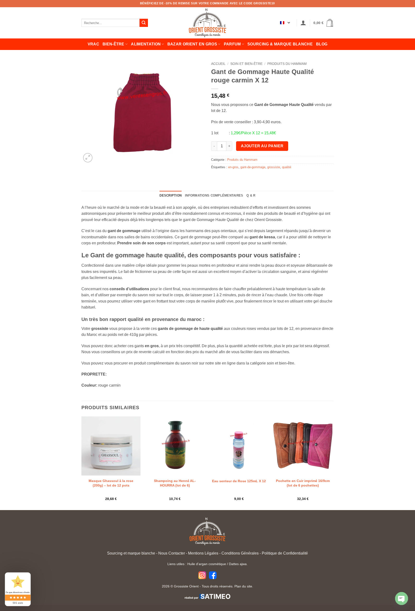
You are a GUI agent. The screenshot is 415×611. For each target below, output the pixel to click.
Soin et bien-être (246, 64)
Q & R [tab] (250, 195)
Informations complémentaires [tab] (214, 195)
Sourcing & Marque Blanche (280, 44)
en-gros (233, 167)
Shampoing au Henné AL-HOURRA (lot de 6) (175, 483)
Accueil (218, 64)
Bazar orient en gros (192, 44)
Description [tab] (170, 195)
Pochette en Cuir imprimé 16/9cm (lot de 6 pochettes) (303, 483)
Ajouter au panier (262, 146)
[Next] (332, 463)
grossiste (273, 167)
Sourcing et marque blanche (131, 553)
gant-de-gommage (252, 167)
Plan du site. (243, 586)
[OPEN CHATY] (401, 598)
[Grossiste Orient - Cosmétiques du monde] (207, 22)
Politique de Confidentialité (285, 553)
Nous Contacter (171, 553)
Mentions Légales (203, 553)
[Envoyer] (144, 23)
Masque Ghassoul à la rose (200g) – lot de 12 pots (111, 483)
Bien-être (113, 44)
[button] (303, 23)
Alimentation (146, 44)
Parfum (232, 44)
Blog (321, 44)
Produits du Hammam (287, 64)
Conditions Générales (240, 553)
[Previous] (81, 463)
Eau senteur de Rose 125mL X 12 (239, 481)
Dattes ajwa (238, 564)
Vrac (93, 44)
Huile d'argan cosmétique (206, 564)
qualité (286, 167)
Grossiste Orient (186, 586)
